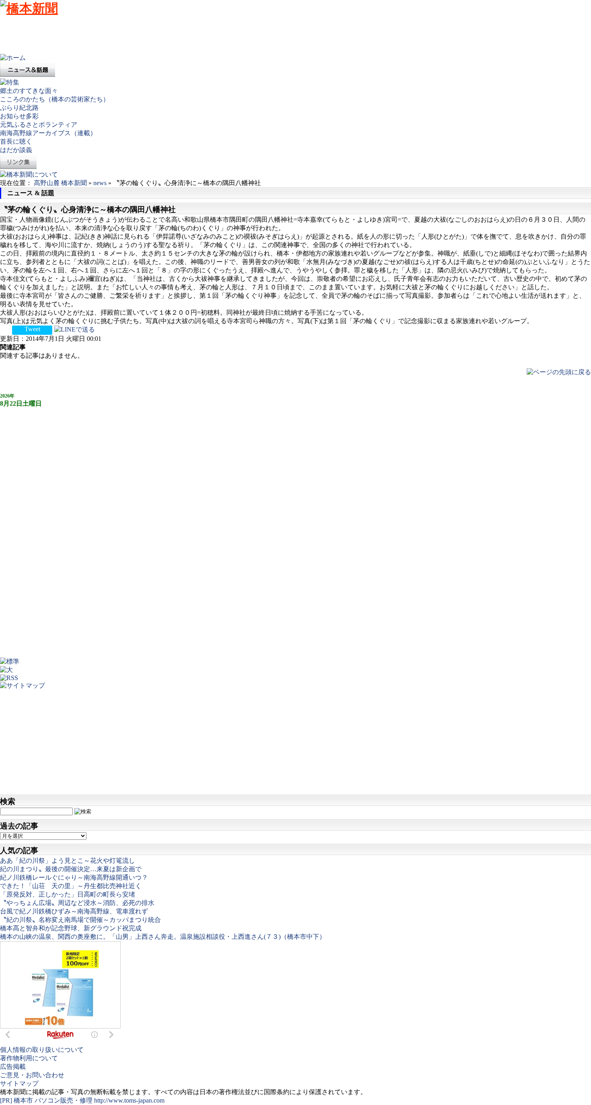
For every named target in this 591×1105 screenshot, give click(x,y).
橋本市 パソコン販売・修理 (54, 1100)
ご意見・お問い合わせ (32, 1075)
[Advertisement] (146, 36)
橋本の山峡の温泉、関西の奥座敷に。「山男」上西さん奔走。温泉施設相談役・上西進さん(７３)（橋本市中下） (163, 936)
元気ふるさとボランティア (38, 124)
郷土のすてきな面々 (29, 90)
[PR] (6, 1100)
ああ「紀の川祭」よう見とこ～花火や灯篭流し (67, 860)
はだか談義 (16, 149)
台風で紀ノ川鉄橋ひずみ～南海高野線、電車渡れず (74, 911)
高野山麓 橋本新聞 (60, 182)
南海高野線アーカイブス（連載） (48, 133)
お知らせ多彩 (19, 116)
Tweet (32, 329)
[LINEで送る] (74, 329)
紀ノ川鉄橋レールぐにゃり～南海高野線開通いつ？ (74, 877)
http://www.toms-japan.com (129, 1100)
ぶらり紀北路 (19, 107)
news (100, 182)
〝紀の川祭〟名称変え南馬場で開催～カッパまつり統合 (80, 919)
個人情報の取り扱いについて (42, 1049)
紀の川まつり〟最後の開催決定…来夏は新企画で (71, 869)
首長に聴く (16, 141)
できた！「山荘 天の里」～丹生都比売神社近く (71, 885)
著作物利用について (29, 1058)
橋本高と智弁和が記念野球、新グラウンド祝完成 (71, 928)
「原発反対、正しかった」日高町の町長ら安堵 (67, 894)
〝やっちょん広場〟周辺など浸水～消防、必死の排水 (77, 902)
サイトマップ (19, 1083)
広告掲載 (13, 1066)
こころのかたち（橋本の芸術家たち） (54, 99)
